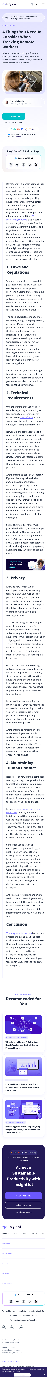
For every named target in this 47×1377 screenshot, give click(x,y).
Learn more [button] (16, 1371)
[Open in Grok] (30, 165)
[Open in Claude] (36, 165)
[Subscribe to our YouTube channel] (21, 1327)
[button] (34, 4)
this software (26, 417)
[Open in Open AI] (11, 165)
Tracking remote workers (19, 933)
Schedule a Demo (23, 1205)
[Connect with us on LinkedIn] (12, 1327)
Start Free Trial (13, 116)
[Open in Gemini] (17, 165)
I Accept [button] (22, 1375)
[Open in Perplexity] (23, 165)
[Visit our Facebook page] (4, 1327)
